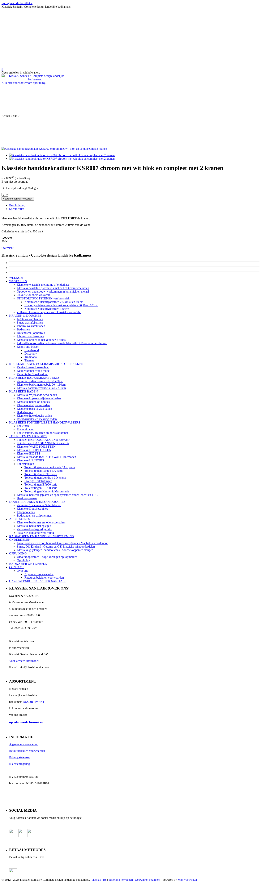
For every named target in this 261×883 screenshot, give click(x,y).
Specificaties (16, 208)
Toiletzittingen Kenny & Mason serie (46, 491)
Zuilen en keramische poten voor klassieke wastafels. (49, 312)
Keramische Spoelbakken (32, 374)
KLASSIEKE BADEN (23, 391)
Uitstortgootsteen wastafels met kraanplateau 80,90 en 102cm (61, 305)
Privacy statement (19, 757)
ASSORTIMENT (34, 701)
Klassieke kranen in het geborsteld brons (41, 339)
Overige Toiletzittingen (38, 481)
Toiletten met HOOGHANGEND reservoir (43, 439)
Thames (29, 360)
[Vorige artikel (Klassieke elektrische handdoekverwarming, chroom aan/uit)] (130, 99)
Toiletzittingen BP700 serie (40, 488)
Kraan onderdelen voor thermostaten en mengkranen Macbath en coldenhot (62, 543)
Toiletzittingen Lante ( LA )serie (43, 470)
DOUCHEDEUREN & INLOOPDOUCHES (37, 501)
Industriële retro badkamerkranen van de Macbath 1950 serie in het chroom (62, 343)
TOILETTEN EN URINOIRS (28, 436)
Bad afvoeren (25, 412)
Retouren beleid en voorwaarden (44, 577)
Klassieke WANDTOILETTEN (36, 446)
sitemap (96, 879)
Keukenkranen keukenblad (33, 367)
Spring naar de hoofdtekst (17, 3)
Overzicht (7, 247)
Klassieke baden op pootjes (33, 401)
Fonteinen (23, 426)
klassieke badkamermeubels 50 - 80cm (40, 381)
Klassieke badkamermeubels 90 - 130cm (41, 384)
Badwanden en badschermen (34, 515)
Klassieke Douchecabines (32, 508)
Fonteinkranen (25, 429)
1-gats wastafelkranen (30, 319)
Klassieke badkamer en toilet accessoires (41, 522)
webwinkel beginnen (147, 879)
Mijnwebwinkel (187, 879)
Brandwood (31, 350)
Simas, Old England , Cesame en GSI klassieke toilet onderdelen (56, 546)
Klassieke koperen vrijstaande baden (39, 398)
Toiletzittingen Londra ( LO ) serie (45, 477)
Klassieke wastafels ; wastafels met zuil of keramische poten (53, 288)
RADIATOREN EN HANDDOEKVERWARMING (41, 536)
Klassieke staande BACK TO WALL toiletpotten (46, 457)
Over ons (22, 570)
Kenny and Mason (28, 346)
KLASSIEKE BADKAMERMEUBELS (34, 377)
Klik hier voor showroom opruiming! (24, 82)
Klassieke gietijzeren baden (33, 405)
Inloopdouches (26, 512)
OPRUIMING (18, 553)
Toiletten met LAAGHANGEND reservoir (43, 443)
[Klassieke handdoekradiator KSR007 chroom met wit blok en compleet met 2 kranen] (54, 148)
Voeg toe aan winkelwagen (17, 198)
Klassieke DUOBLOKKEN (34, 450)
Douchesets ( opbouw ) (31, 332)
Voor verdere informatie (23, 660)
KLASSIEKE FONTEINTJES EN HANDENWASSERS (44, 422)
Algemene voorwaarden (38, 574)
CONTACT (16, 567)
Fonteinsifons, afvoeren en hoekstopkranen (43, 432)
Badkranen (23, 329)
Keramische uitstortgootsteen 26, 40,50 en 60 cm (53, 301)
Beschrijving (16, 205)
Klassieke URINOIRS (30, 460)
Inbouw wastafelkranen (31, 326)
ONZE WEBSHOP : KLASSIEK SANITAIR (37, 581)
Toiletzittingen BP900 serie (40, 484)
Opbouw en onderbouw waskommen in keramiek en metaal (53, 291)
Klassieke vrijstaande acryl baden (37, 395)
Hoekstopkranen (27, 498)
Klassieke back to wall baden (34, 408)
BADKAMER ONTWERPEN (28, 563)
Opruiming (23, 560)
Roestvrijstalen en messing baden (37, 419)
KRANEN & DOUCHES (25, 315)
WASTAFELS (18, 281)
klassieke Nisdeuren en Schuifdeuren (39, 505)
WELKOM (16, 277)
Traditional (30, 357)
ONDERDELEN (19, 539)
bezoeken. (26, 722)
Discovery (30, 353)
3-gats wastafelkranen (30, 322)
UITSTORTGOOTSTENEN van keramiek (43, 298)
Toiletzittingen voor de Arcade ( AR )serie (49, 467)
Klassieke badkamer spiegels (34, 525)
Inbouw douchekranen (30, 336)
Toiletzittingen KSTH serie (40, 474)
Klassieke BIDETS (28, 453)
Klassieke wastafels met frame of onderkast (43, 284)
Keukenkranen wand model (33, 370)
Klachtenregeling (19, 763)
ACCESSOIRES (19, 519)
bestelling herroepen (121, 879)
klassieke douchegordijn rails (34, 529)
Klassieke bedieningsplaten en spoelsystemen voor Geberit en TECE (58, 494)
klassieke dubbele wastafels (33, 295)
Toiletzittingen (25, 463)
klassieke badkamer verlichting (35, 532)
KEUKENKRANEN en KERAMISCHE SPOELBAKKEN (46, 363)
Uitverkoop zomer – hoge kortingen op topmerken (47, 556)
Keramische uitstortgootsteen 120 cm (46, 308)
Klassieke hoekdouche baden (34, 415)
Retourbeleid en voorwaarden (27, 750)
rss (104, 879)
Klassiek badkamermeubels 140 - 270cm (41, 388)
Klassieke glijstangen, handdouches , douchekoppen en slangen (55, 550)
